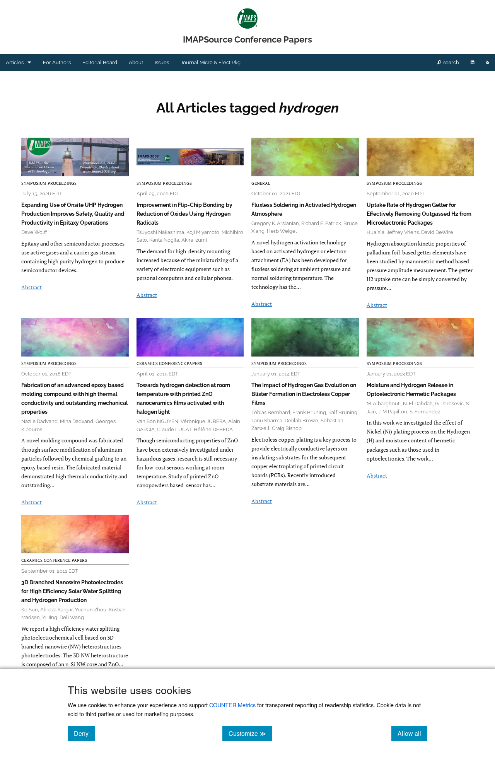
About (136, 62)
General (260, 183)
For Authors (57, 62)
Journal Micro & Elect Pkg (211, 62)
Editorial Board (99, 62)
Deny (84, 733)
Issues (162, 62)
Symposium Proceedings (49, 183)
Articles (15, 62)
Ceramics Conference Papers (169, 363)
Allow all (412, 733)
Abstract (31, 287)
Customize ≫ (250, 733)
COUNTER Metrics (232, 705)
